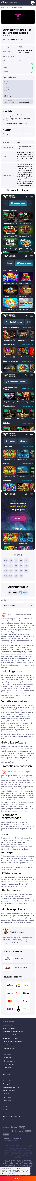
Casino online (4, 7)
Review (11, 7)
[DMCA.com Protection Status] (7, 1134)
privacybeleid (12, 1172)
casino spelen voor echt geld (11, 725)
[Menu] (32, 3)
